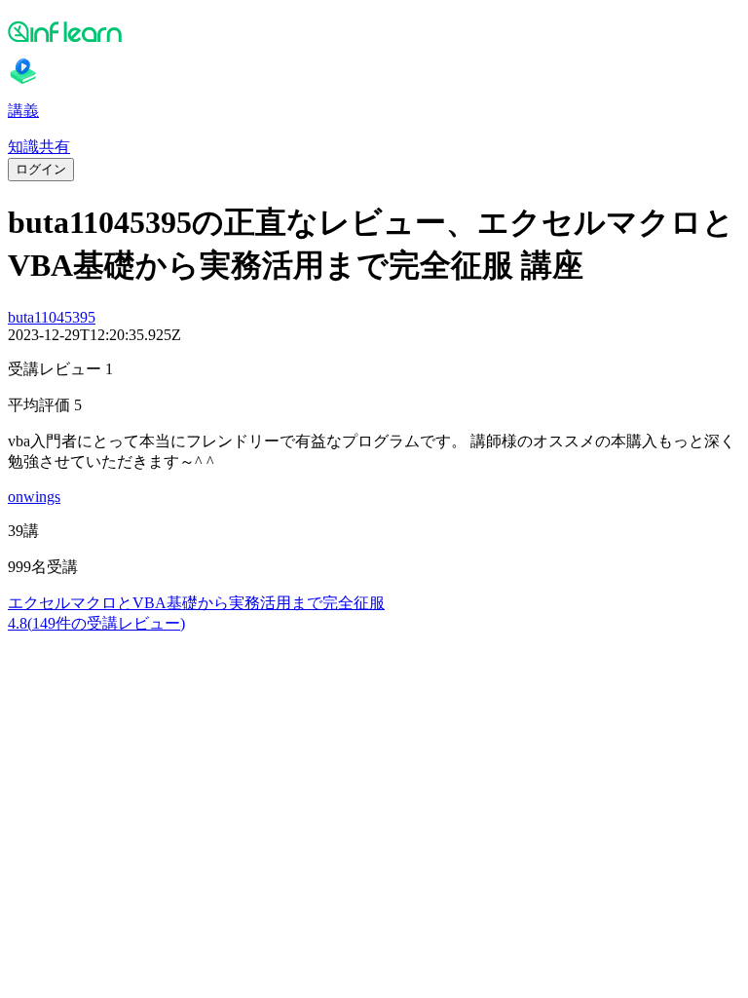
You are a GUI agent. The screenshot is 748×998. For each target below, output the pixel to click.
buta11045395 (51, 317)
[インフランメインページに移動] (374, 31)
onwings (34, 496)
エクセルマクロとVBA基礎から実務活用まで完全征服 (196, 603)
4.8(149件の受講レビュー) (96, 623)
